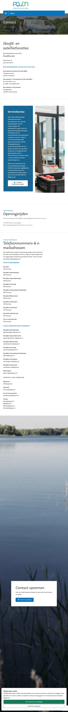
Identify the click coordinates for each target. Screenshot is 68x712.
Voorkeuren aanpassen (34, 706)
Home (5, 27)
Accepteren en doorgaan (35, 702)
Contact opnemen (25, 600)
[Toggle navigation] (6, 13)
